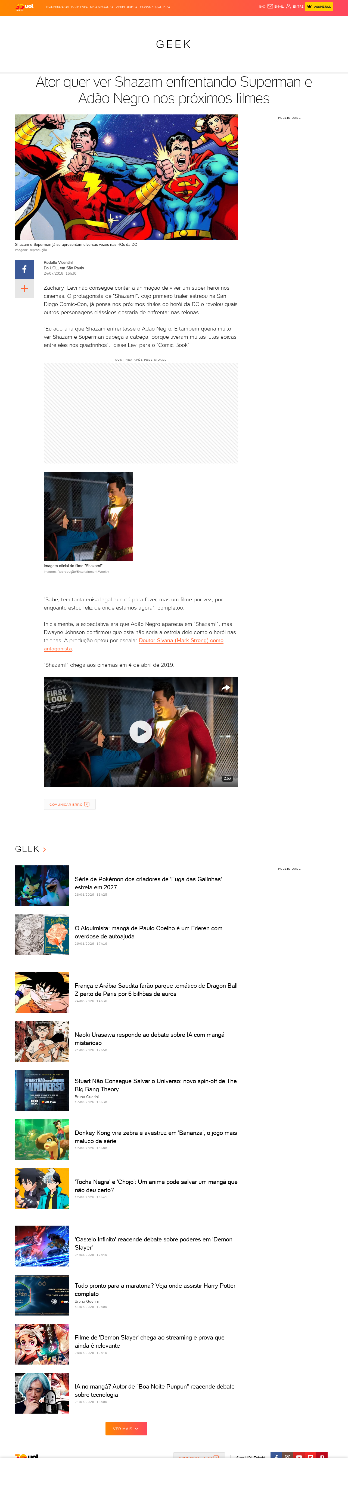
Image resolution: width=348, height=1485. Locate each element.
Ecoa (235, 22)
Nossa (269, 22)
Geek (174, 44)
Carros (111, 22)
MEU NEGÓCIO (101, 7)
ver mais (122, 1429)
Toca (300, 22)
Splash (178, 22)
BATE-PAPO (79, 7)
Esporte (162, 22)
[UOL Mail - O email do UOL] (275, 6)
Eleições (58, 22)
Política (94, 22)
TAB (279, 22)
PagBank (146, 7)
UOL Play (162, 7)
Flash (42, 22)
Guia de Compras (323, 22)
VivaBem (213, 22)
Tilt (226, 22)
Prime (289, 22)
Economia (129, 22)
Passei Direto (125, 7)
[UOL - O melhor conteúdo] (24, 7)
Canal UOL (251, 22)
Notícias (77, 22)
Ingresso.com (57, 7)
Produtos (25, 22)
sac (262, 6)
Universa (195, 22)
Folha (146, 22)
